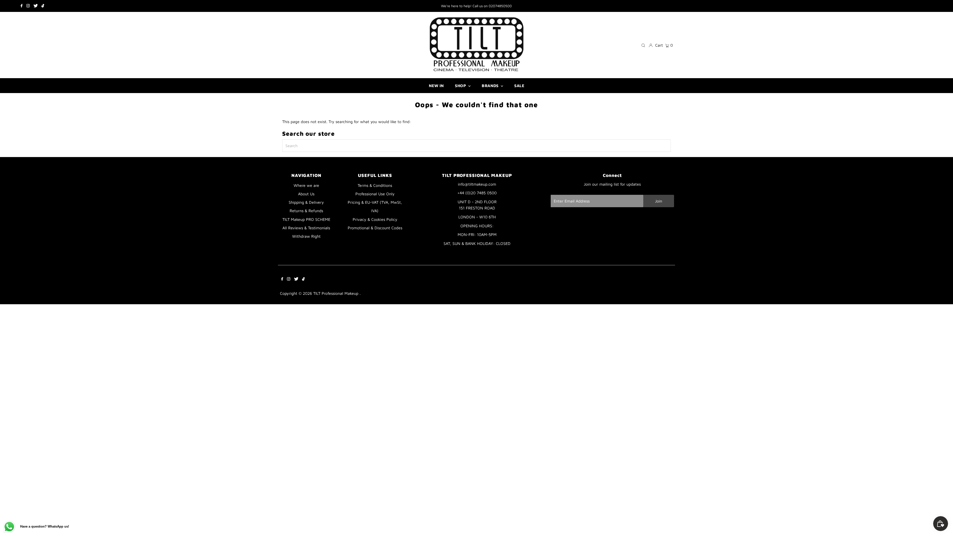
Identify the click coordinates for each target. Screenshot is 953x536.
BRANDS (491, 85)
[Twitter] (35, 6)
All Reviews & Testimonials (306, 228)
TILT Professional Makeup (336, 293)
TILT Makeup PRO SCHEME (306, 219)
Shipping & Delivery (306, 202)
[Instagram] (28, 6)
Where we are (306, 185)
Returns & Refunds (306, 210)
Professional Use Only (375, 194)
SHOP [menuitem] (461, 85)
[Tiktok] (42, 6)
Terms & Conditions (375, 185)
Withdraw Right (306, 236)
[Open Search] (643, 45)
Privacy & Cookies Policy (375, 219)
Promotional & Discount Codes (375, 228)
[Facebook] (21, 6)
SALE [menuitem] (519, 85)
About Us (306, 194)
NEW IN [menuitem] (436, 85)
